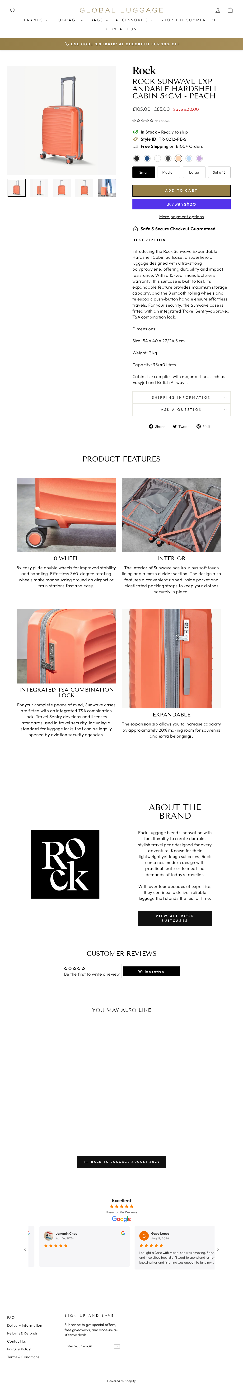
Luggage (68, 20)
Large (194, 172)
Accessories (132, 20)
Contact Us (121, 29)
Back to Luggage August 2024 (125, 1162)
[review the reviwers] (120, 1234)
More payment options (181, 216)
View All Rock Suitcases (175, 918)
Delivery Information (24, 1325)
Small (143, 172)
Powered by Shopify (121, 1381)
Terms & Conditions (23, 1357)
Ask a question (181, 409)
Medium (169, 172)
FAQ (10, 1317)
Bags (97, 20)
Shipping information (181, 397)
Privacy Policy (19, 1349)
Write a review (151, 971)
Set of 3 (219, 172)
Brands (34, 20)
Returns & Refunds (22, 1333)
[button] (142, 121)
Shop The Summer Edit (190, 20)
